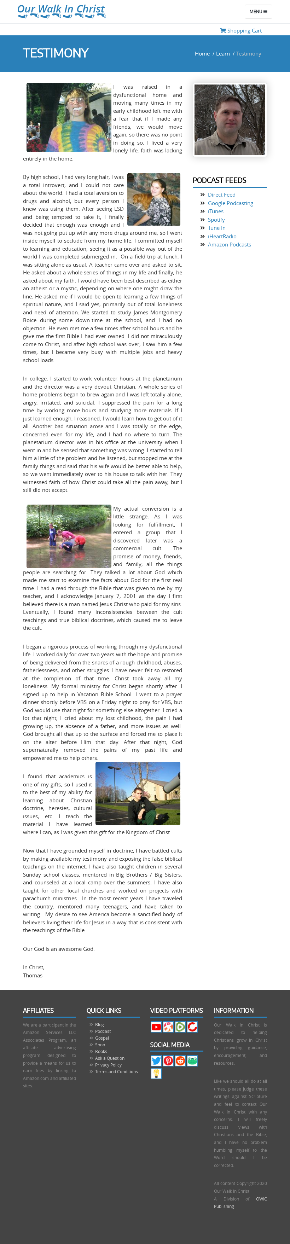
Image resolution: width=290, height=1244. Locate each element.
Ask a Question (109, 1058)
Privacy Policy (108, 1065)
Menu (256, 12)
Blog (99, 1024)
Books (101, 1051)
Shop (100, 1044)
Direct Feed (221, 194)
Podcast (103, 1031)
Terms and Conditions (116, 1071)
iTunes (215, 211)
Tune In (216, 227)
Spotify (216, 219)
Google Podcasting (230, 203)
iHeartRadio (222, 236)
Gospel (102, 1038)
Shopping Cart (244, 30)
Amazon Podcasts (229, 244)
